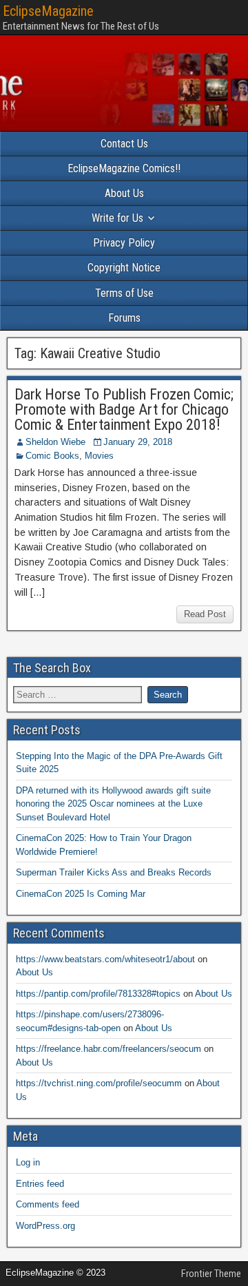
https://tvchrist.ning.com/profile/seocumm (99, 1083)
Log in (28, 1162)
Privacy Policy (124, 242)
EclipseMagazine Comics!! (124, 168)
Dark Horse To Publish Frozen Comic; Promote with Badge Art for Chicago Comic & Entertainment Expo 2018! (124, 409)
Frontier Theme (211, 1273)
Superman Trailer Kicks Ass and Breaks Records (113, 872)
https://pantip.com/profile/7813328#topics (98, 993)
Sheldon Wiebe (55, 442)
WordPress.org (45, 1226)
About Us (124, 193)
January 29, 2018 (137, 442)
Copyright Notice (124, 267)
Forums (124, 317)
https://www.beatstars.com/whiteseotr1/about (105, 959)
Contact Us (124, 143)
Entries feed (40, 1184)
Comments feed (47, 1204)
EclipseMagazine (48, 11)
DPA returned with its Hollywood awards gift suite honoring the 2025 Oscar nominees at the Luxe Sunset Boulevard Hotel (113, 803)
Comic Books (52, 455)
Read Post (205, 614)
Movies (99, 455)
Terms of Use (124, 293)
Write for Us (117, 218)
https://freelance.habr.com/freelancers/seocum (108, 1049)
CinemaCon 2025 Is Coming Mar (80, 894)
